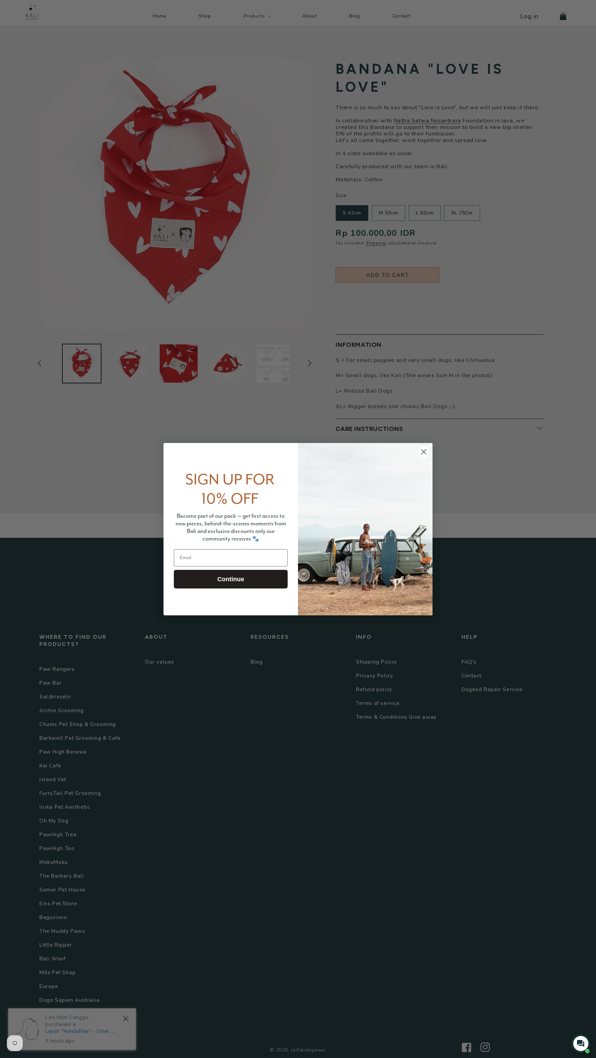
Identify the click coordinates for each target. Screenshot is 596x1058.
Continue (230, 579)
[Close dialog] (424, 452)
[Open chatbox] (580, 1043)
